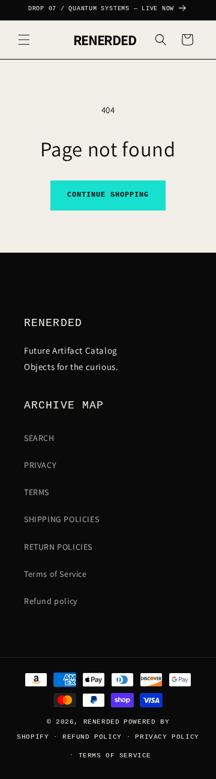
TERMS (36, 492)
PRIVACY (40, 465)
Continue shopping (107, 195)
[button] (24, 39)
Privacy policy (167, 737)
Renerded (101, 721)
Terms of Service (55, 573)
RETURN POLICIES (58, 546)
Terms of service (115, 755)
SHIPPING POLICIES (61, 519)
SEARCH (39, 438)
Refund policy (50, 601)
